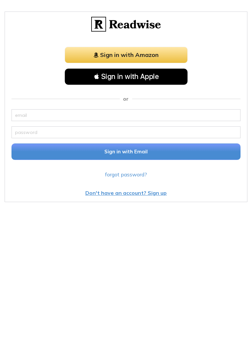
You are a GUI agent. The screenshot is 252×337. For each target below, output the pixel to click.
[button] (126, 76)
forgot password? (126, 174)
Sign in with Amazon (129, 55)
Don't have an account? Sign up (126, 193)
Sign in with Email (126, 151)
